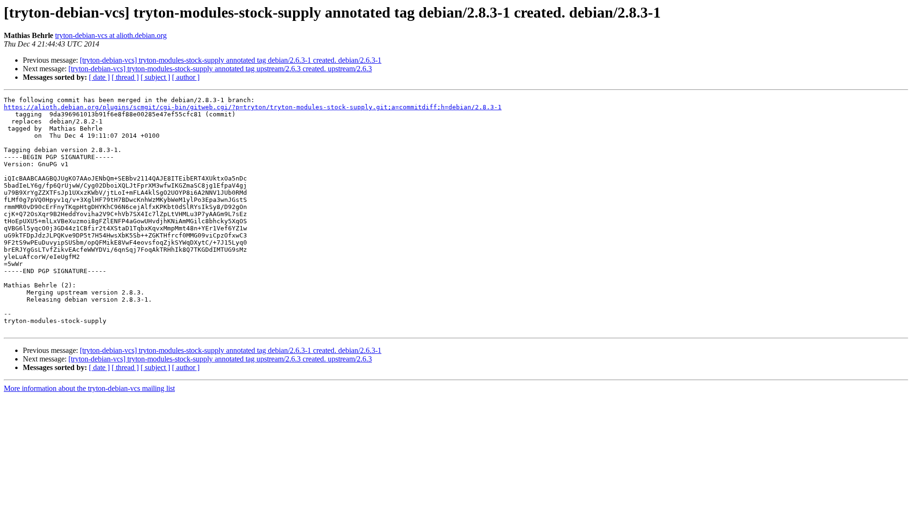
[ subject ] (155, 77)
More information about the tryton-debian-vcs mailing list (89, 388)
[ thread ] (125, 77)
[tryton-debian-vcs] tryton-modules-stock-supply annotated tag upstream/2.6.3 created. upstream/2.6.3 (220, 69)
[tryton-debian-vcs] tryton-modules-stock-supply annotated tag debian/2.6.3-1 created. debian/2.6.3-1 (230, 60)
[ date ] (99, 77)
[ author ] (186, 77)
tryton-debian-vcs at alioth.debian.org (111, 35)
